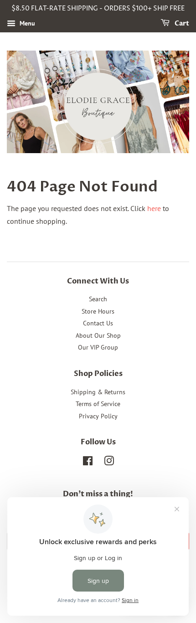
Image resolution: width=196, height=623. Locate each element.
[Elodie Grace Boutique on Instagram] (109, 462)
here (154, 208)
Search (98, 299)
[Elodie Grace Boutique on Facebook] (88, 462)
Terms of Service (98, 404)
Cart (181, 23)
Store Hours (98, 311)
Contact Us (98, 323)
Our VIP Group (98, 347)
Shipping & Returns (98, 392)
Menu (26, 23)
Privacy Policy (98, 416)
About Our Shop (98, 335)
